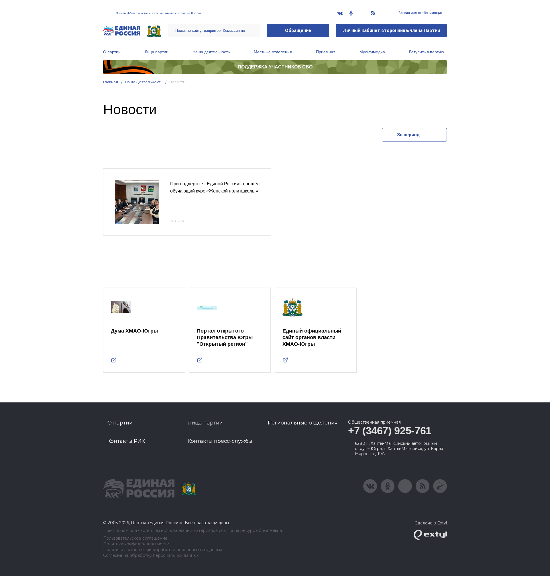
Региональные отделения (303, 423)
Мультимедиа (372, 52)
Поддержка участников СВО (275, 66)
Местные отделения (273, 52)
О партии (112, 52)
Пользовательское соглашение (135, 538)
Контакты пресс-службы (220, 441)
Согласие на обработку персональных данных (151, 555)
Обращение (298, 30)
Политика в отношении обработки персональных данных (162, 549)
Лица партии (156, 52)
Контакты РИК (126, 441)
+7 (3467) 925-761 (389, 431)
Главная (110, 82)
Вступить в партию (426, 52)
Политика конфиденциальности (136, 544)
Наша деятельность (211, 52)
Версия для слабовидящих (420, 13)
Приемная (325, 52)
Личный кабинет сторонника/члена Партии (391, 30)
